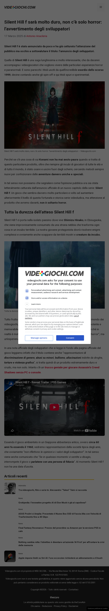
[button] (54, 304)
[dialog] (54, 305)
